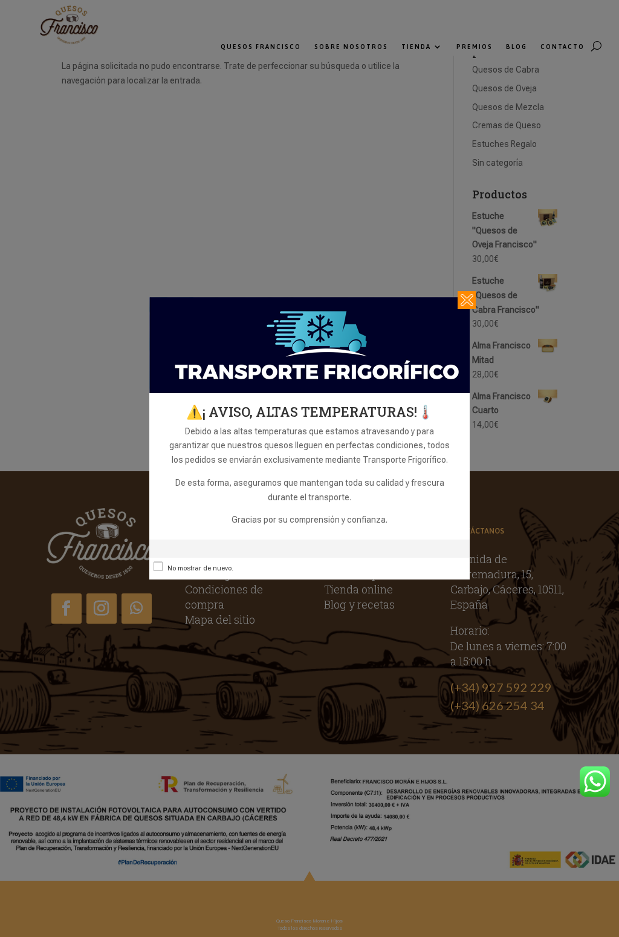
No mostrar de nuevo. (200, 568)
